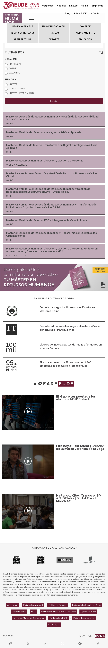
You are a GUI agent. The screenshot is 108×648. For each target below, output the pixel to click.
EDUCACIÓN (85, 39)
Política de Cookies (57, 605)
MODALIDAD (11, 59)
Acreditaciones (19, 611)
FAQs (33, 611)
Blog (67, 13)
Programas (47, 5)
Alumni (84, 5)
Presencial (15, 64)
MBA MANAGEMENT (22, 26)
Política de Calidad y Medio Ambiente (58, 611)
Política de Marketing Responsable (28, 618)
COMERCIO (86, 26)
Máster (13, 84)
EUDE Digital (54, 624)
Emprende (97, 5)
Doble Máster (17, 88)
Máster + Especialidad (21, 93)
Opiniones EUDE (88, 611)
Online (13, 68)
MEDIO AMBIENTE (85, 33)
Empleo (73, 5)
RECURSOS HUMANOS (23, 33)
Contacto (98, 13)
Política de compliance (83, 618)
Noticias (61, 5)
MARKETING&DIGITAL (54, 26)
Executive (14, 72)
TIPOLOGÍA (10, 79)
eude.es (8, 635)
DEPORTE (54, 39)
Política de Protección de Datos (86, 605)
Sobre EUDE (80, 13)
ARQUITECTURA (22, 39)
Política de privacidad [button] (33, 605)
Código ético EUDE (58, 618)
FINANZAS (54, 33)
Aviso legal (12, 605)
